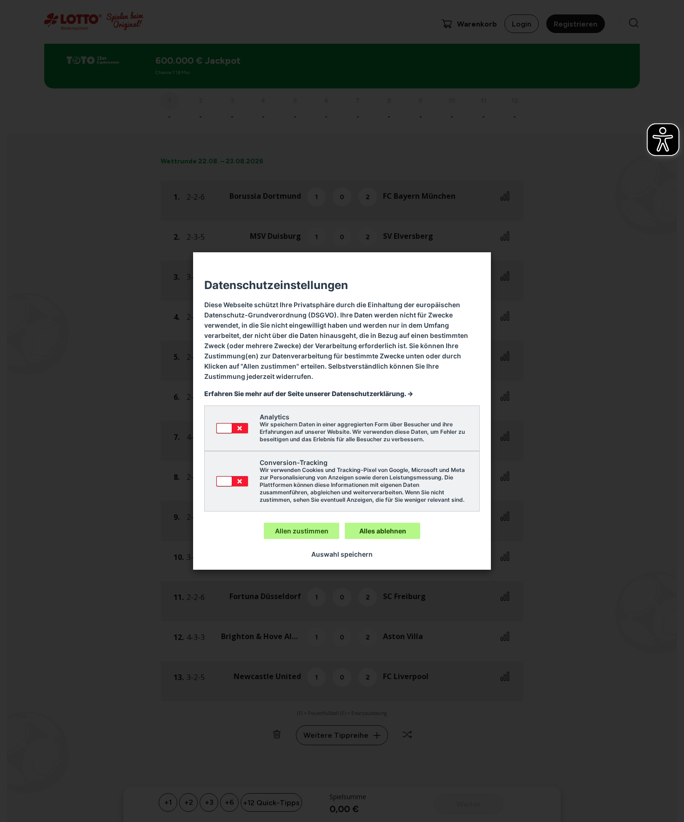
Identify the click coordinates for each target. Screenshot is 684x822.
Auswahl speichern (342, 554)
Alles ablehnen (382, 531)
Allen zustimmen (302, 531)
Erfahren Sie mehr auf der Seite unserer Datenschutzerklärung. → (308, 394)
